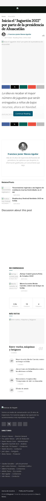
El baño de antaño (22, 389)
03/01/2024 (16, 203)
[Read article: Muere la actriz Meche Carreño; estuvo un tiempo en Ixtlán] (13, 286)
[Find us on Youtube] (20, 424)
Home (4, 16)
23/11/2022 (8, 38)
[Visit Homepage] (23, 9)
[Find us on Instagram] (14, 424)
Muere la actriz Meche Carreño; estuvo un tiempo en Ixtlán (32, 286)
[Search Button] (43, 9)
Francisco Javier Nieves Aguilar (19, 34)
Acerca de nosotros (8, 491)
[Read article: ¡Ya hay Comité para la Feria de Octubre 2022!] (13, 276)
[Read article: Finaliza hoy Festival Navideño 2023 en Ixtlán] (6, 200)
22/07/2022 (24, 291)
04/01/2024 (16, 195)
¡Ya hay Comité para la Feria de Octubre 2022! (31, 275)
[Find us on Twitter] (9, 424)
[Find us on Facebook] (4, 424)
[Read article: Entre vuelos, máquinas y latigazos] (26, 331)
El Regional (10, 494)
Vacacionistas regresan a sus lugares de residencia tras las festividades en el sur (28, 190)
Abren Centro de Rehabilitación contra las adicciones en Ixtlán (30, 370)
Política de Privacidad (26, 491)
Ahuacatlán (11, 16)
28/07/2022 (24, 279)
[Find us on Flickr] (25, 424)
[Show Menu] (3, 9)
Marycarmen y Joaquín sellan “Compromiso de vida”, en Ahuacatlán (29, 380)
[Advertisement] (23, 3)
